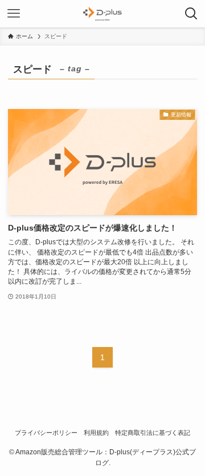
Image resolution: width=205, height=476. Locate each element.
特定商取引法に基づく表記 (152, 432)
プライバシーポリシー (46, 432)
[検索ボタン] (191, 13)
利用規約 (96, 432)
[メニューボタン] (13, 13)
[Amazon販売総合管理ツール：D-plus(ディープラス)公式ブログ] (102, 13)
